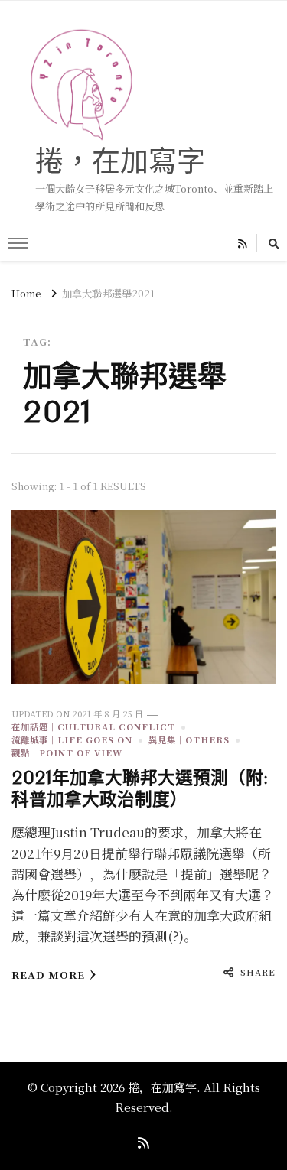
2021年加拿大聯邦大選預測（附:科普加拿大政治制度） (139, 788)
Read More (48, 974)
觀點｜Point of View (66, 752)
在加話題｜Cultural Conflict (93, 726)
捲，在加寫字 (120, 160)
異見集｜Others (189, 739)
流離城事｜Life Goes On (71, 739)
